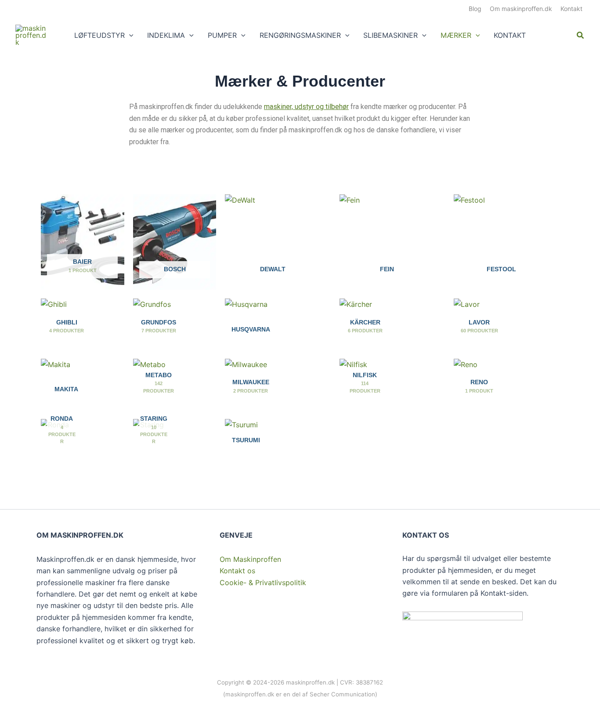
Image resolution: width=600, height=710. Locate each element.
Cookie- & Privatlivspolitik (263, 582)
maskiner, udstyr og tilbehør (306, 106)
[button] (129, 35)
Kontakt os (237, 570)
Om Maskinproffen (250, 559)
